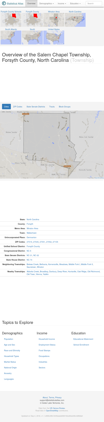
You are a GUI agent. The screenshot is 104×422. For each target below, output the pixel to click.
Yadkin (46, 274)
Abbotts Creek (33, 271)
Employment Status (47, 344)
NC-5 (29, 250)
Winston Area (32, 228)
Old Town (31, 274)
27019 (29, 241)
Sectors (42, 367)
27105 (55, 241)
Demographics (45, 3)
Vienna (39, 274)
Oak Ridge (81, 271)
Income (61, 3)
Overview (31, 3)
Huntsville (72, 271)
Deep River (62, 271)
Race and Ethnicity (12, 350)
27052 (49, 241)
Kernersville (53, 264)
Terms (51, 397)
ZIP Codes (17, 106)
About (45, 397)
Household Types (11, 356)
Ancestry (8, 373)
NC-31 (29, 255)
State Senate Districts (36, 106)
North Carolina (33, 219)
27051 (42, 241)
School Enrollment (81, 344)
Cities (6, 106)
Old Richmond (93, 271)
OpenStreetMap (52, 410)
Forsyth (30, 223)
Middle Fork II (87, 264)
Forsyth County (33, 246)
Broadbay (44, 271)
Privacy (58, 397)
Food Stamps (44, 350)
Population (8, 339)
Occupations (44, 356)
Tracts (52, 106)
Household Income (47, 339)
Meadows (63, 264)
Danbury (52, 271)
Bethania (43, 264)
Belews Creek (32, 264)
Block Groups (64, 106)
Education (74, 3)
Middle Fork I (74, 264)
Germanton (31, 237)
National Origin (10, 367)
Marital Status (10, 361)
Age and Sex (9, 344)
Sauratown (31, 267)
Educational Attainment (83, 339)
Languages (9, 379)
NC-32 (36, 255)
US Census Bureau (57, 408)
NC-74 (29, 259)
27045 (36, 241)
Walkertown (32, 232)
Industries (43, 361)
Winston (40, 267)
